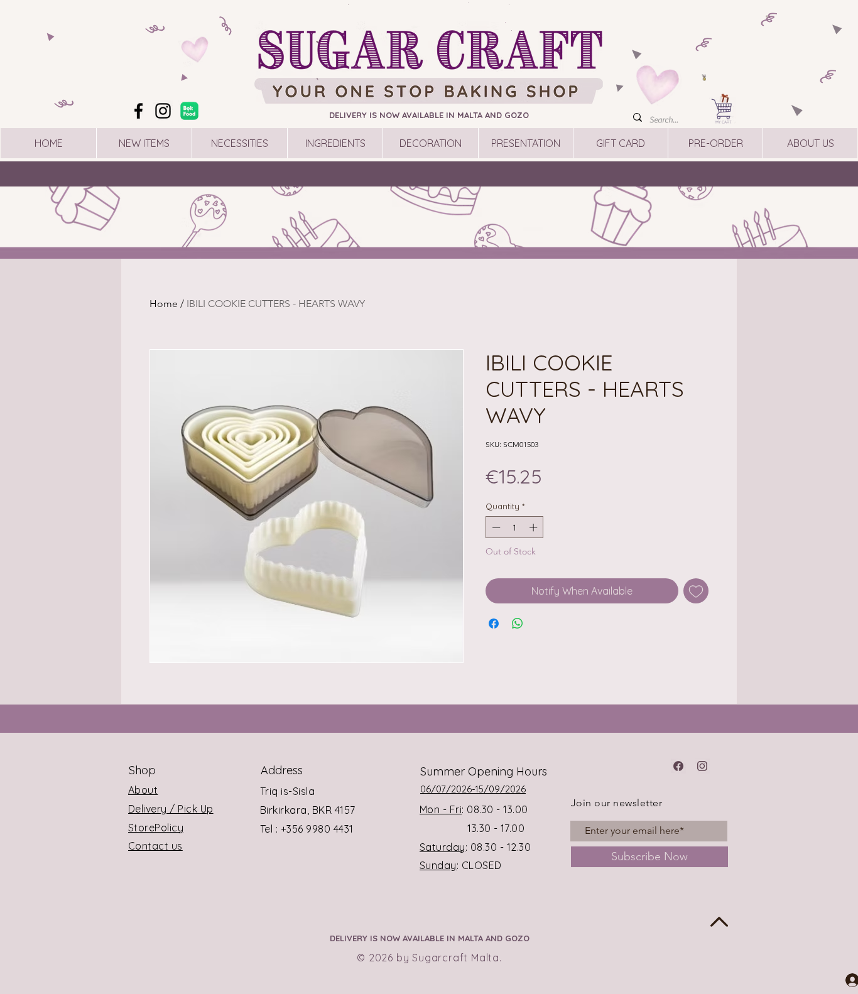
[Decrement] (494, 527)
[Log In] (841, 979)
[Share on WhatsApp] (517, 623)
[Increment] (534, 527)
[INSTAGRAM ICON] (702, 766)
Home (163, 304)
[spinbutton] (514, 527)
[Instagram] (163, 110)
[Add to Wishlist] (696, 590)
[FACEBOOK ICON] (678, 766)
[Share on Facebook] (493, 623)
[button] (768, 16)
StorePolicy (155, 827)
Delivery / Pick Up (171, 808)
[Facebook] (138, 110)
